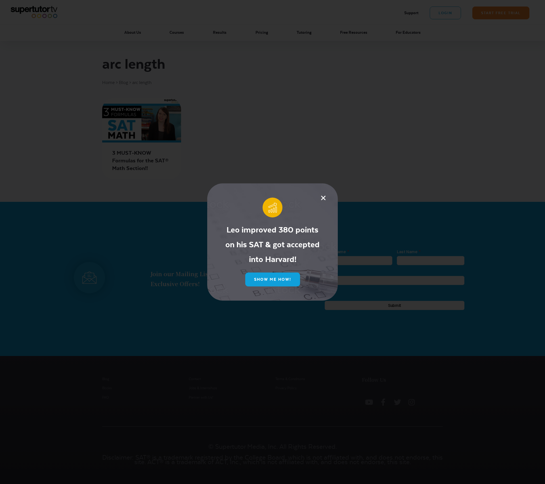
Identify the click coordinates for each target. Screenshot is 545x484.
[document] (272, 242)
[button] (323, 198)
